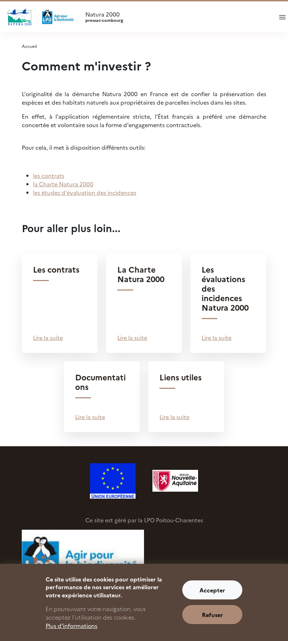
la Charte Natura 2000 (63, 184)
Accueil (29, 46)
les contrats (48, 175)
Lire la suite (48, 337)
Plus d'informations (71, 625)
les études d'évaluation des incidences (84, 192)
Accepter (212, 590)
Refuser (212, 614)
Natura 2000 (104, 17)
